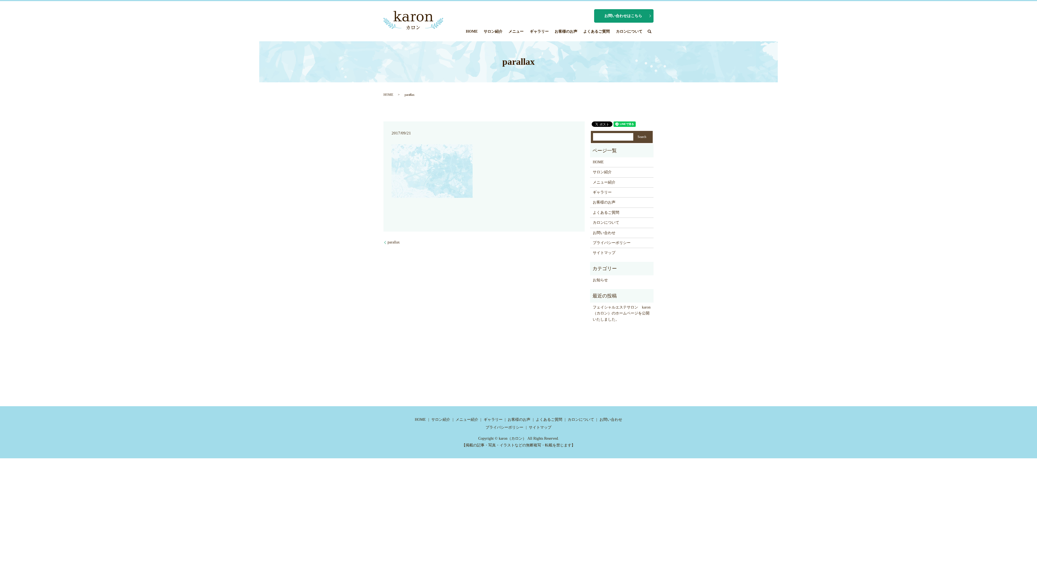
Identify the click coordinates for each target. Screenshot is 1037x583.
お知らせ (600, 280)
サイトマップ (604, 253)
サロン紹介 (493, 31)
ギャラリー (539, 31)
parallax (394, 242)
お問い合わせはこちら (623, 16)
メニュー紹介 (604, 182)
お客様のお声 (566, 31)
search (649, 31)
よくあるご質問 (596, 31)
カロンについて (629, 31)
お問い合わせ (604, 233)
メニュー (516, 31)
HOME (472, 31)
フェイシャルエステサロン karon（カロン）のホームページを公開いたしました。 (622, 313)
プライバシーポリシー (612, 243)
